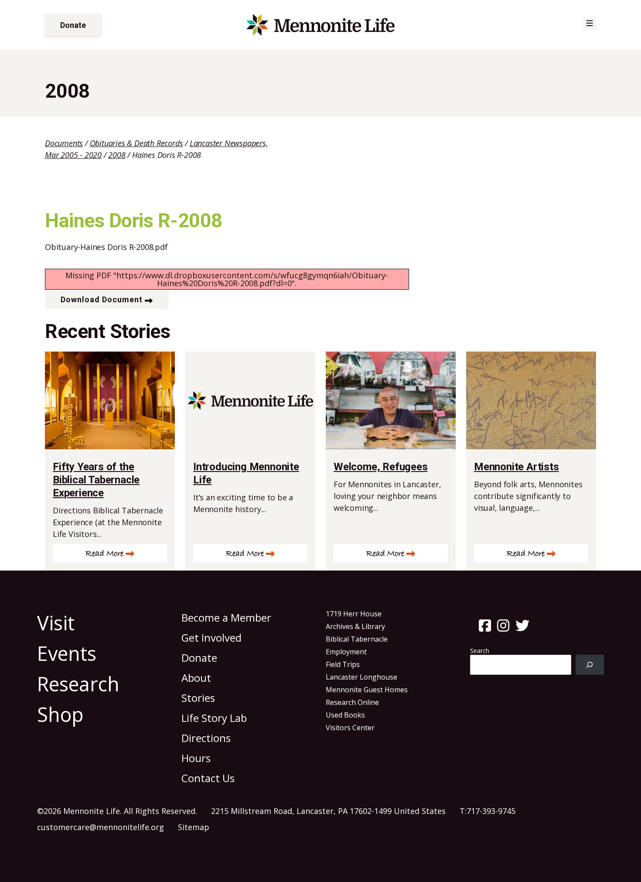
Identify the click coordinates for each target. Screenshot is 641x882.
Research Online (352, 702)
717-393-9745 (491, 811)
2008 (116, 155)
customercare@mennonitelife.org (100, 827)
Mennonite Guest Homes (367, 689)
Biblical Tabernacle (357, 639)
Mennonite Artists (516, 467)
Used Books (345, 715)
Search (479, 650)
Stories (198, 698)
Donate (73, 25)
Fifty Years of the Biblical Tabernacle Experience (96, 480)
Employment (346, 651)
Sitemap (193, 827)
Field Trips (343, 664)
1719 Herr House (354, 614)
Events (66, 653)
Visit (56, 622)
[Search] (590, 665)
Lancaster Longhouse (361, 677)
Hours (196, 758)
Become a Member (226, 617)
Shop (60, 714)
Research (78, 683)
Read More (104, 553)
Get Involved (211, 637)
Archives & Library (355, 626)
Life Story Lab (214, 718)
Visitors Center (350, 727)
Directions (206, 738)
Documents (64, 143)
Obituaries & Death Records (136, 143)
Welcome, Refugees (381, 467)
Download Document (102, 299)
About (196, 677)
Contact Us (208, 778)
